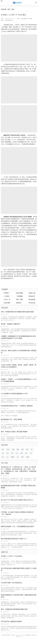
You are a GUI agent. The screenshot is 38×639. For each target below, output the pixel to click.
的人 (32, 449)
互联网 (27, 457)
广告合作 (12, 635)
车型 (26, 453)
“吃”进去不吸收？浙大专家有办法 (11, 582)
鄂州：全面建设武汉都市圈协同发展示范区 (14, 609)
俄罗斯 (12, 457)
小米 (31, 453)
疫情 (22, 449)
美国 (13, 449)
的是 (27, 449)
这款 (21, 453)
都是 (18, 449)
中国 (3, 449)
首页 (9, 9)
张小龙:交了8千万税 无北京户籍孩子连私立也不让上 (17, 500)
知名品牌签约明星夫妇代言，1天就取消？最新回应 (17, 406)
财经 (13, 9)
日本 (3, 457)
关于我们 (3, 635)
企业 (18, 457)
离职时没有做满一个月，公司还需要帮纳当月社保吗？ (18, 526)
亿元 (17, 453)
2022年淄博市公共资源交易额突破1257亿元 (14, 393)
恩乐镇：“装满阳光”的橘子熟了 (11, 324)
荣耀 (22, 457)
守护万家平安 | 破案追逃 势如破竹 (11, 621)
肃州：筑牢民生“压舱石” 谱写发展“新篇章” (14, 431)
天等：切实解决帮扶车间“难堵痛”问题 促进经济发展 (17, 312)
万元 (7, 457)
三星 (3, 453)
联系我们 (8, 635)
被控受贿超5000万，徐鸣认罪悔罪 (11, 419)
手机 (7, 453)
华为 (12, 453)
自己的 (7, 449)
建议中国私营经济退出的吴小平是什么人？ (14, 538)
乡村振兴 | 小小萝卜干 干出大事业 (11, 556)
